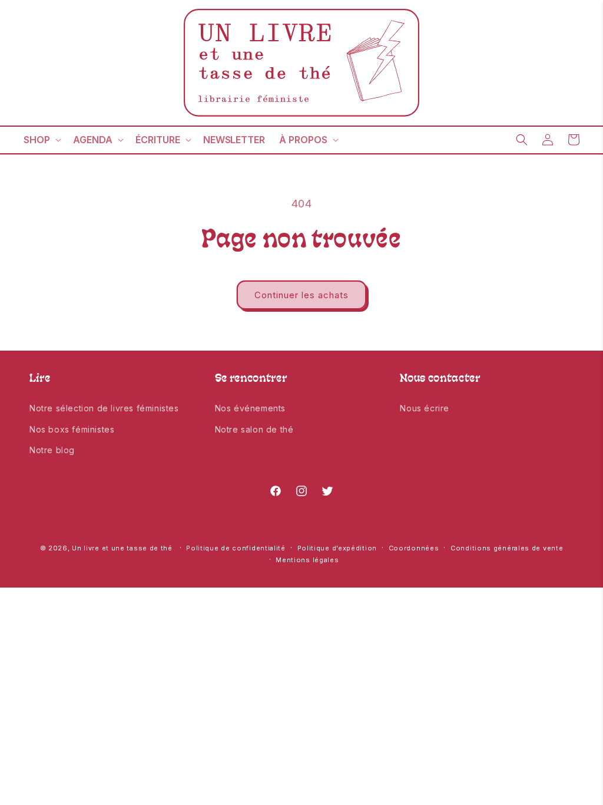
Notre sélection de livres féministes (104, 408)
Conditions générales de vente (506, 548)
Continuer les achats (301, 295)
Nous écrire (424, 408)
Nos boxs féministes (71, 429)
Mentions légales (307, 560)
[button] (41, 140)
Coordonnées (414, 548)
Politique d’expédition (337, 548)
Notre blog (52, 450)
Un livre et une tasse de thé (122, 548)
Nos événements (250, 408)
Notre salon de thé (254, 429)
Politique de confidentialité (236, 548)
